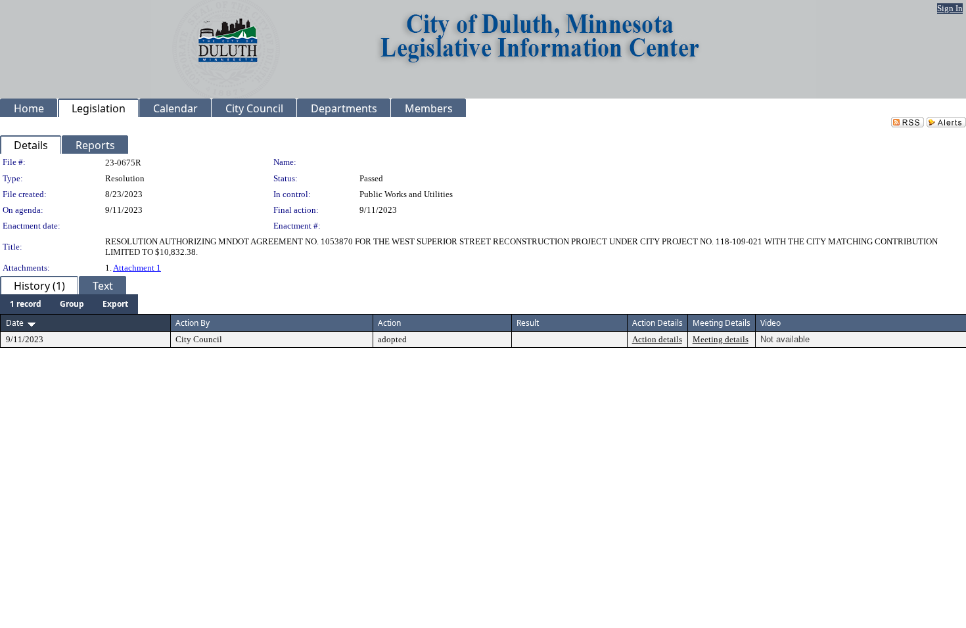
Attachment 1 (137, 268)
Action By (192, 322)
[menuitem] (26, 304)
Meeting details (720, 339)
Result (528, 322)
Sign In (950, 8)
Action (389, 322)
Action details (657, 339)
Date (15, 322)
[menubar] (69, 304)
